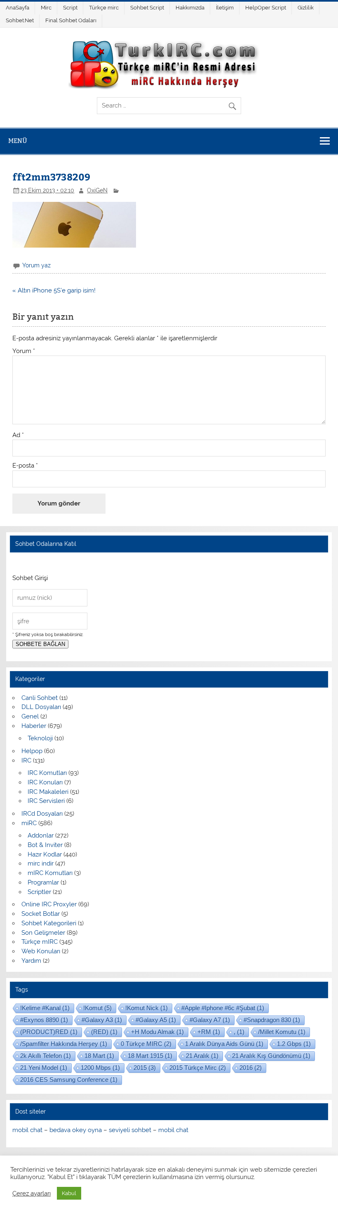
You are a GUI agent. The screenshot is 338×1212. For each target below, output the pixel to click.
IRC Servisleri (46, 801)
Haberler (33, 726)
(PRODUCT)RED (48, 1031)
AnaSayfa (17, 8)
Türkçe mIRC (39, 941)
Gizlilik (306, 8)
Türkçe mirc (104, 8)
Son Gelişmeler (43, 932)
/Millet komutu (281, 1031)
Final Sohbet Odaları (70, 20)
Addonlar (41, 835)
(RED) (104, 1031)
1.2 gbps (294, 1043)
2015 (145, 1067)
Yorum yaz (36, 265)
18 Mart (99, 1055)
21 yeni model (43, 1067)
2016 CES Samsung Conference (68, 1079)
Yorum (23, 351)
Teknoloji (40, 738)
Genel (30, 716)
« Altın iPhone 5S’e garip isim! (54, 290)
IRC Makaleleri (48, 792)
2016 (250, 1067)
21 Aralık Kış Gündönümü (271, 1055)
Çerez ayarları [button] (31, 1193)
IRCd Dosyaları (42, 813)
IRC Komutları (47, 773)
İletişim (225, 8)
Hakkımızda (190, 8)
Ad (18, 435)
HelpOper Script (265, 8)
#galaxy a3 (102, 1019)
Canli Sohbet (39, 698)
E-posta (25, 466)
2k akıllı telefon (45, 1055)
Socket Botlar (40, 913)
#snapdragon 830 (272, 1019)
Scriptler (39, 892)
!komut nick (146, 1007)
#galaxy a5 (156, 1019)
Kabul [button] (69, 1193)
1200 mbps (100, 1067)
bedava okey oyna (75, 1130)
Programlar (43, 882)
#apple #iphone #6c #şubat (222, 1007)
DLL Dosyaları (41, 707)
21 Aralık (202, 1055)
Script (70, 8)
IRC (26, 760)
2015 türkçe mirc (197, 1067)
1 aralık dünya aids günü (224, 1043)
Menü (17, 141)
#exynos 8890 (44, 1019)
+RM (208, 1031)
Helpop (31, 751)
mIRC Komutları (50, 873)
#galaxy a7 (210, 1019)
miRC (29, 823)
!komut (97, 1007)
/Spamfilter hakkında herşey (63, 1043)
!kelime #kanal (45, 1007)
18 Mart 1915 (150, 1055)
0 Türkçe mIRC (146, 1043)
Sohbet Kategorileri (48, 923)
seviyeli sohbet (130, 1130)
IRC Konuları (45, 782)
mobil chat (27, 1130)
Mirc (46, 8)
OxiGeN (97, 190)
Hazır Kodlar (45, 854)
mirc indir (41, 863)
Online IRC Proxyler (49, 904)
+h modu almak (157, 1031)
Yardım (31, 960)
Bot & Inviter (45, 845)
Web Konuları (40, 951)
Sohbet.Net (20, 20)
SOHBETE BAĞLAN (40, 644)
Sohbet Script (147, 8)
